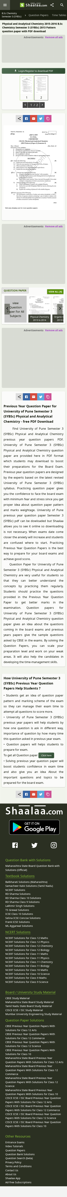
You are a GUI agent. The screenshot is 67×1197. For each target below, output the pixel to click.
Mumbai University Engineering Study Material (33, 1014)
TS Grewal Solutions (17, 910)
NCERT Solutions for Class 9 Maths (26, 977)
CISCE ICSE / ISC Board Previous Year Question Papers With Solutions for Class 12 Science (33, 1116)
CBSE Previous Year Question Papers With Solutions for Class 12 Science (30, 1044)
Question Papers (15, 1150)
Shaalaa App (12, 1178)
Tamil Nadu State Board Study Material (28, 1006)
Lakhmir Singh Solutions (19, 906)
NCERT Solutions (15, 890)
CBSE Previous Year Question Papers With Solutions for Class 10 (30, 1052)
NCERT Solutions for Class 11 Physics (27, 958)
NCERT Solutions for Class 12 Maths (26, 938)
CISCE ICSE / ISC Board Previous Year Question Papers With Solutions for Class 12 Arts (33, 1100)
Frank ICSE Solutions (17, 922)
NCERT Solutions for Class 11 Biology (27, 966)
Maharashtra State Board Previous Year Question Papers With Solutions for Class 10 (31, 1092)
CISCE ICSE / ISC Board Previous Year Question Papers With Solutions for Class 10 (33, 1124)
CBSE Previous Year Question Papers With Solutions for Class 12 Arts (30, 1028)
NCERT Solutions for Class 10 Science (27, 974)
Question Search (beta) (19, 1158)
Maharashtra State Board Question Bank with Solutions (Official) (32, 867)
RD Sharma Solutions (18, 894)
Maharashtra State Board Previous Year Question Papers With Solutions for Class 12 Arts (34, 1060)
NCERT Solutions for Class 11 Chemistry (29, 962)
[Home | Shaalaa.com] (22, 5)
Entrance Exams (14, 1142)
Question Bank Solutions (20, 1154)
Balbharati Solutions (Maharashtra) (26, 882)
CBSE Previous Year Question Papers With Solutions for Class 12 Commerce (30, 1036)
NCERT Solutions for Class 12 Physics (27, 942)
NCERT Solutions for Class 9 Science (26, 982)
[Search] (62, 5)
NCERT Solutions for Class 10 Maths (26, 970)
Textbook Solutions (20, 876)
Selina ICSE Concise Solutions (23, 918)
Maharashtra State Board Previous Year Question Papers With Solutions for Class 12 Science (31, 1082)
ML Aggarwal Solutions (19, 926)
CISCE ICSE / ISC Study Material (24, 1010)
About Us (10, 1174)
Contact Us (11, 1170)
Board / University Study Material (30, 992)
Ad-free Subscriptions (18, 1182)
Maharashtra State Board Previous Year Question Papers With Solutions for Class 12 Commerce (31, 1070)
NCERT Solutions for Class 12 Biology (27, 950)
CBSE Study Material (17, 998)
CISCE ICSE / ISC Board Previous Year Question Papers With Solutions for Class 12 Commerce (33, 1108)
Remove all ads (54, 37)
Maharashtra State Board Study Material (29, 1002)
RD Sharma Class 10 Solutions (23, 898)
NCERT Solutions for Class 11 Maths (26, 954)
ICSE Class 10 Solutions (19, 914)
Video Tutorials (14, 1146)
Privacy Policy (13, 1162)
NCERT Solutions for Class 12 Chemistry (29, 946)
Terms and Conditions (18, 1166)
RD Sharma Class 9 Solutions (22, 902)
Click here (46, 755)
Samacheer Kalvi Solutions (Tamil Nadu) (29, 886)
